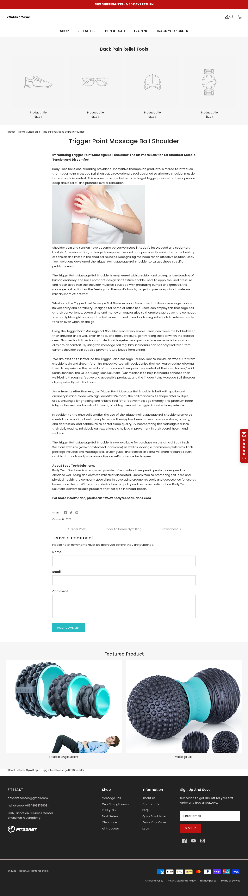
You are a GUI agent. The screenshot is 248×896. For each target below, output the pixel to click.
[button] (244, 446)
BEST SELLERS (87, 31)
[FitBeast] (18, 17)
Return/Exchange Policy (182, 880)
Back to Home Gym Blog (124, 529)
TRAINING (141, 31)
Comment (60, 591)
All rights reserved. (38, 870)
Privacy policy (208, 880)
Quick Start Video (154, 816)
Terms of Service (230, 880)
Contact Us (150, 804)
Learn (146, 828)
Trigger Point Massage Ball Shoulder (62, 132)
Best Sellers (110, 816)
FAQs (146, 810)
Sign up (190, 828)
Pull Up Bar (109, 810)
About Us (149, 798)
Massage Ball (111, 798)
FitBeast (10, 132)
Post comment (68, 628)
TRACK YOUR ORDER (172, 31)
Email (56, 572)
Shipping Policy (154, 880)
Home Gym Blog (28, 132)
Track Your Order (154, 822)
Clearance (109, 822)
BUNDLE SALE (115, 31)
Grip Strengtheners (115, 804)
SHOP (64, 31)
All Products (110, 828)
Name (57, 552)
